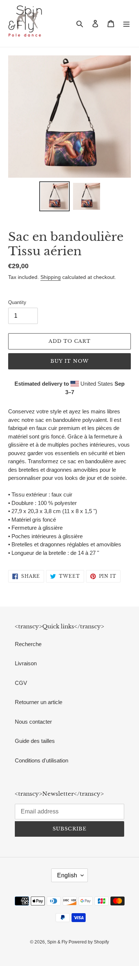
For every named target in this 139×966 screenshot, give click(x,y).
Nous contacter (33, 721)
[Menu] (126, 23)
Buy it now (69, 361)
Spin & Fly (58, 942)
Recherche (28, 644)
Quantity (17, 302)
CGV (21, 683)
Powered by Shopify (89, 942)
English (67, 875)
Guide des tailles (35, 741)
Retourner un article (38, 702)
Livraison (26, 663)
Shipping (50, 277)
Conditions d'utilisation (41, 760)
